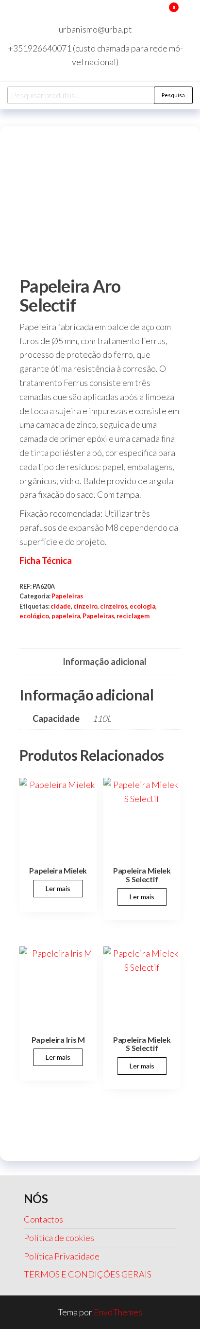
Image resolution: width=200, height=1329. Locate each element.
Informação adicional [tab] (105, 661)
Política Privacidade (62, 1256)
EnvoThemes (118, 1312)
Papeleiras (67, 596)
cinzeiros (113, 606)
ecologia (142, 606)
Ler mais (58, 888)
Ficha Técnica (45, 560)
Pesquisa (173, 95)
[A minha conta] (159, 13)
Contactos (43, 1219)
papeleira (65, 616)
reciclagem (133, 616)
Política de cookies (59, 1237)
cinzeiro (85, 606)
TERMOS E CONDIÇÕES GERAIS (87, 1274)
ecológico (34, 616)
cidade (60, 606)
